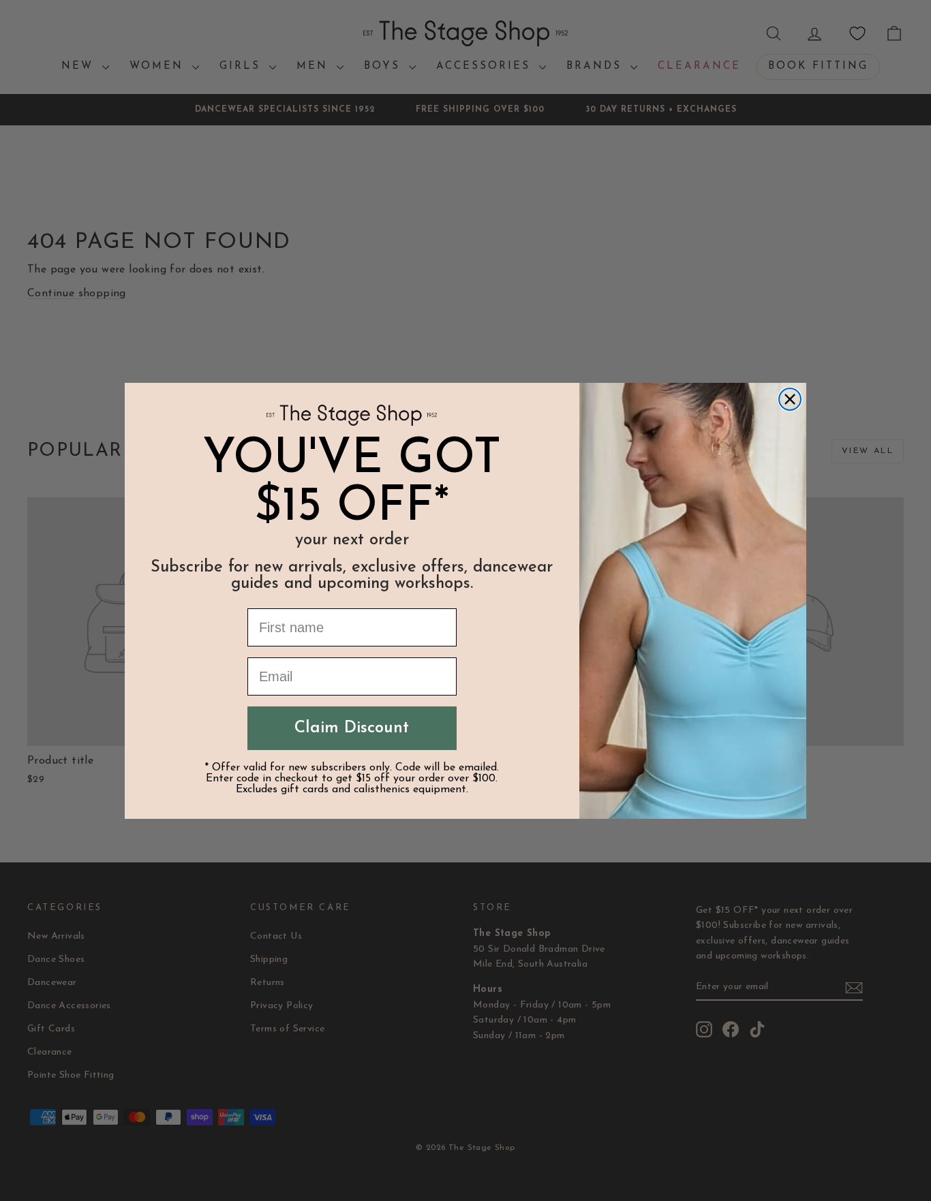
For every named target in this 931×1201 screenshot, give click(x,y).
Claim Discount (351, 728)
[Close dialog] (790, 399)
